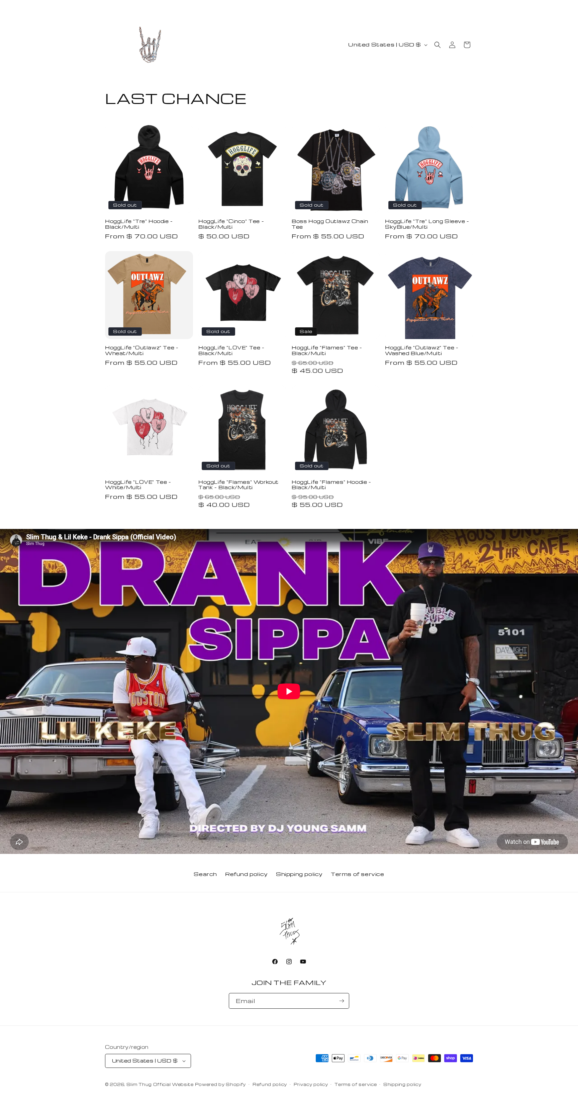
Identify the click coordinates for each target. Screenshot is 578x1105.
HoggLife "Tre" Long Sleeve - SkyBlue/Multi (427, 224)
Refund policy (246, 874)
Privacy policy (311, 1084)
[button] (437, 44)
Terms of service (357, 874)
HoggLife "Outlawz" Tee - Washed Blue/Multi (421, 350)
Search (205, 874)
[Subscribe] (341, 1001)
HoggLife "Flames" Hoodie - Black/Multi (331, 484)
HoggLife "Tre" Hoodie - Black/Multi (139, 224)
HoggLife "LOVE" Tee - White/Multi (138, 484)
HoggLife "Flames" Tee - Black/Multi (327, 350)
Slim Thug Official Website (160, 1084)
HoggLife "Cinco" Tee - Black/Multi (231, 224)
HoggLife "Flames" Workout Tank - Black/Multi (238, 484)
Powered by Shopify (220, 1084)
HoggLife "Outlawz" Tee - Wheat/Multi (141, 350)
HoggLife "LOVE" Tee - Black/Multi (231, 350)
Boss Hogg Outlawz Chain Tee (330, 224)
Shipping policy (299, 874)
